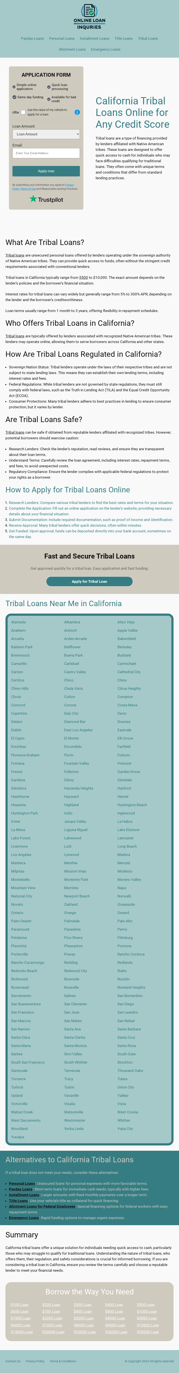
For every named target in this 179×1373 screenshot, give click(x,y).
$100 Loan (19, 1304)
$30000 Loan (116, 1332)
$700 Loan (51, 1311)
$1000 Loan (147, 1311)
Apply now (46, 171)
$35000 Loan (148, 1332)
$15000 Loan (22, 1332)
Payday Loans (21, 1189)
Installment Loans (24, 1195)
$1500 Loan (21, 1318)
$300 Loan (82, 1304)
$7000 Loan (52, 1325)
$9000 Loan (115, 1325)
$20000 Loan (53, 1332)
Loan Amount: (23, 126)
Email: (17, 145)
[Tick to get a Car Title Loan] (77, 112)
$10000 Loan (148, 1325)
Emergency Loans (24, 1218)
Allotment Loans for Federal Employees (42, 1206)
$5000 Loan (147, 1318)
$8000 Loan (84, 1325)
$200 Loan (51, 1304)
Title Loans (18, 1201)
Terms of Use (28, 188)
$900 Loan (114, 1311)
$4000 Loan (115, 1318)
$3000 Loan (84, 1318)
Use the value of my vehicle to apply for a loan (47, 112)
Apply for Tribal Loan (89, 581)
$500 (83, 277)
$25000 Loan (85, 1332)
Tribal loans (14, 255)
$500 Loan (146, 1304)
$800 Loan (82, 1311)
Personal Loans (22, 1183)
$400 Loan (114, 1304)
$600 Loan (19, 1311)
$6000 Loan (21, 1325)
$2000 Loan (52, 1318)
